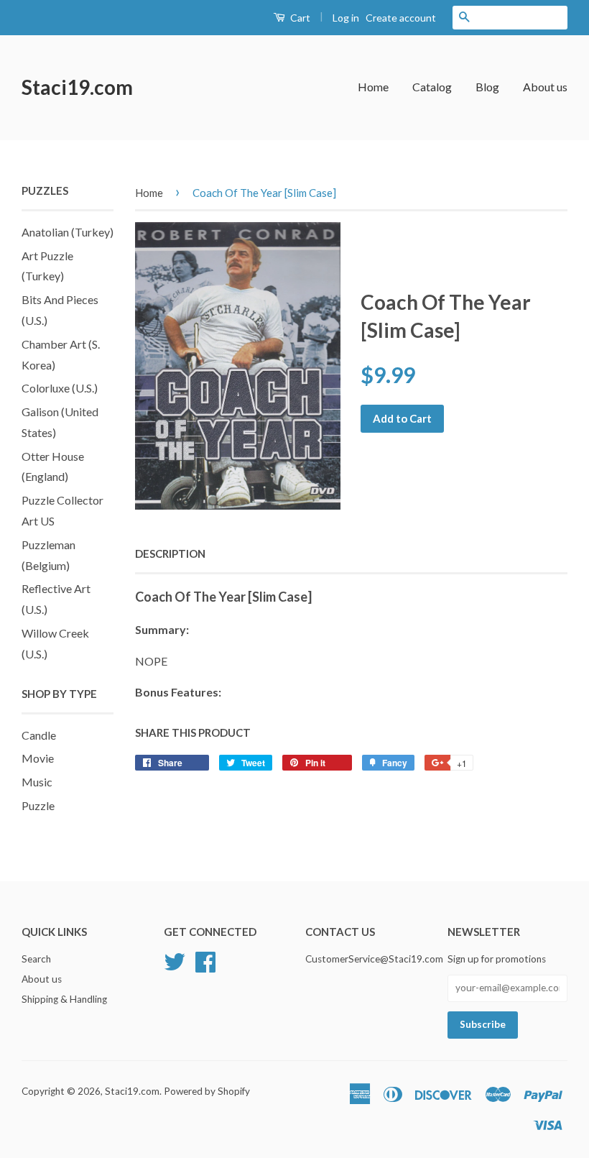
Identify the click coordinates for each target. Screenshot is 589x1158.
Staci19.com (77, 87)
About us (545, 86)
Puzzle (38, 805)
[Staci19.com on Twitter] (174, 959)
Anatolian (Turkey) (67, 232)
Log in (346, 18)
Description (170, 553)
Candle (39, 735)
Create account (401, 18)
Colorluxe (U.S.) (60, 388)
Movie (38, 758)
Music (37, 782)
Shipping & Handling (64, 999)
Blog (487, 86)
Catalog (432, 86)
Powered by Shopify (207, 1091)
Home (373, 86)
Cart (299, 18)
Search (36, 959)
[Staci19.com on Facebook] (205, 959)
